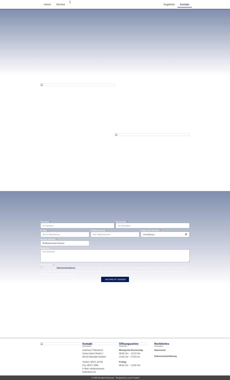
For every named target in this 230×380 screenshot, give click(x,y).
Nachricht (45, 248)
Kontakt (184, 4)
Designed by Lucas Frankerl (127, 378)
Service (60, 4)
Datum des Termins (150, 231)
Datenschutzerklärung (165, 356)
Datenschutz (46, 265)
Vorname (45, 222)
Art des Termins (48, 239)
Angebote (169, 4)
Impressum (160, 350)
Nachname (121, 222)
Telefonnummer (98, 231)
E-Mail (43, 231)
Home (47, 4)
